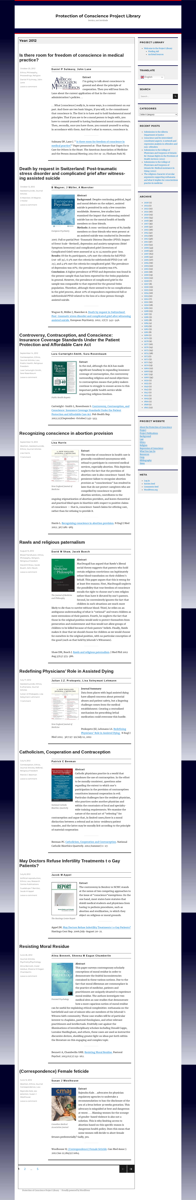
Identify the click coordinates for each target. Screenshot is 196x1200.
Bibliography (146, 460)
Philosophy (32, 72)
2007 (146, 254)
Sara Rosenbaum (28, 373)
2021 (146, 211)
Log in (147, 481)
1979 (146, 338)
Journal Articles (27, 360)
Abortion (24, 446)
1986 (146, 317)
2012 (146, 239)
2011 (146, 242)
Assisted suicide (27, 191)
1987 (146, 314)
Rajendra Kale (26, 1091)
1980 (146, 335)
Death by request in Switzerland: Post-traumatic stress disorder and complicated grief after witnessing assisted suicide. (91, 316)
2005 (146, 260)
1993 (146, 296)
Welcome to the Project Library (158, 48)
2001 (146, 272)
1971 (146, 362)
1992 (146, 299)
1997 (146, 284)
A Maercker (25, 198)
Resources (144, 454)
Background (145, 436)
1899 (146, 401)
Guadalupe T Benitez (30, 888)
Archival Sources (156, 54)
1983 (146, 326)
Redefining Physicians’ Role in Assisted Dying (66, 671)
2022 (146, 208)
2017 (146, 224)
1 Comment (25, 457)
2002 (146, 269)
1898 (146, 404)
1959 (146, 380)
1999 (146, 278)
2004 (146, 263)
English (148, 77)
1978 (146, 341)
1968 (146, 371)
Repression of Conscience (151, 448)
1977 (146, 344)
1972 (146, 359)
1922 (146, 395)
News (142, 463)
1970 (146, 365)
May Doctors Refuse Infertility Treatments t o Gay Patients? (69, 863)
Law (37, 360)
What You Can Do (147, 451)
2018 (146, 221)
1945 (146, 389)
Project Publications (149, 433)
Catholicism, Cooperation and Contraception (64, 752)
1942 (146, 392)
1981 (146, 332)
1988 (146, 311)
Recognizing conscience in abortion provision (66, 433)
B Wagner (36, 198)
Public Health (26, 363)
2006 (146, 257)
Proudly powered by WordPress (76, 1190)
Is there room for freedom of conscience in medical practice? (71, 57)
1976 (146, 347)
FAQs (142, 457)
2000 (146, 275)
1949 (146, 386)
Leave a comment (28, 86)
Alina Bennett (26, 966)
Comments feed (151, 487)
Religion (37, 75)
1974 (146, 353)
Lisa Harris (25, 453)
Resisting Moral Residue (44, 946)
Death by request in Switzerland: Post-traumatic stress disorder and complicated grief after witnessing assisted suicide (72, 173)
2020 (146, 215)
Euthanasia (25, 687)
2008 (146, 251)
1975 (146, 350)
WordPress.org (151, 490)
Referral (39, 768)
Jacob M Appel (27, 891)
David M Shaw (26, 565)
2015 (146, 230)
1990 (146, 305)
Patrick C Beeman (28, 775)
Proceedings (26, 75)
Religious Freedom (29, 561)
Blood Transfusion (28, 555)
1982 (146, 329)
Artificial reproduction (30, 878)
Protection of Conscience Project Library (98, 15)
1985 (146, 320)
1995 (146, 290)
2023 (146, 205)
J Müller (24, 201)
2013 (146, 236)
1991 (146, 302)
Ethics (23, 72)
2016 (146, 227)
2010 (146, 245)
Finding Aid (153, 51)
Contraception (26, 357)
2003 (146, 266)
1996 (146, 287)
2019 (146, 218)
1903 (146, 398)
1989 (146, 308)
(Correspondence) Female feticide (54, 1071)
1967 (146, 374)
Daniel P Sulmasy (28, 79)
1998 (146, 281)
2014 (146, 233)
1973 (146, 356)
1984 (146, 323)
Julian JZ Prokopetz (29, 694)
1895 (146, 407)
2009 (146, 248)
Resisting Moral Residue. (98, 1052)
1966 (146, 377)
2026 (146, 202)
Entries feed (149, 484)
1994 (146, 293)
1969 (146, 368)
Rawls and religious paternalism (52, 542)
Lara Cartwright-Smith (30, 370)
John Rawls (32, 568)
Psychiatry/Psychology (30, 962)
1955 (146, 383)
